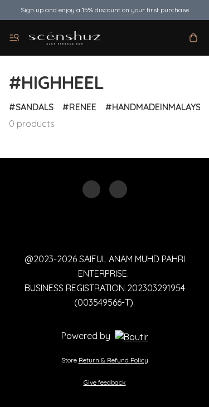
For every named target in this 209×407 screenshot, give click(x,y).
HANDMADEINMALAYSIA (160, 106)
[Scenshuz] (64, 38)
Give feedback (105, 382)
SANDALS (35, 106)
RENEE (82, 106)
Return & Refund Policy (113, 360)
